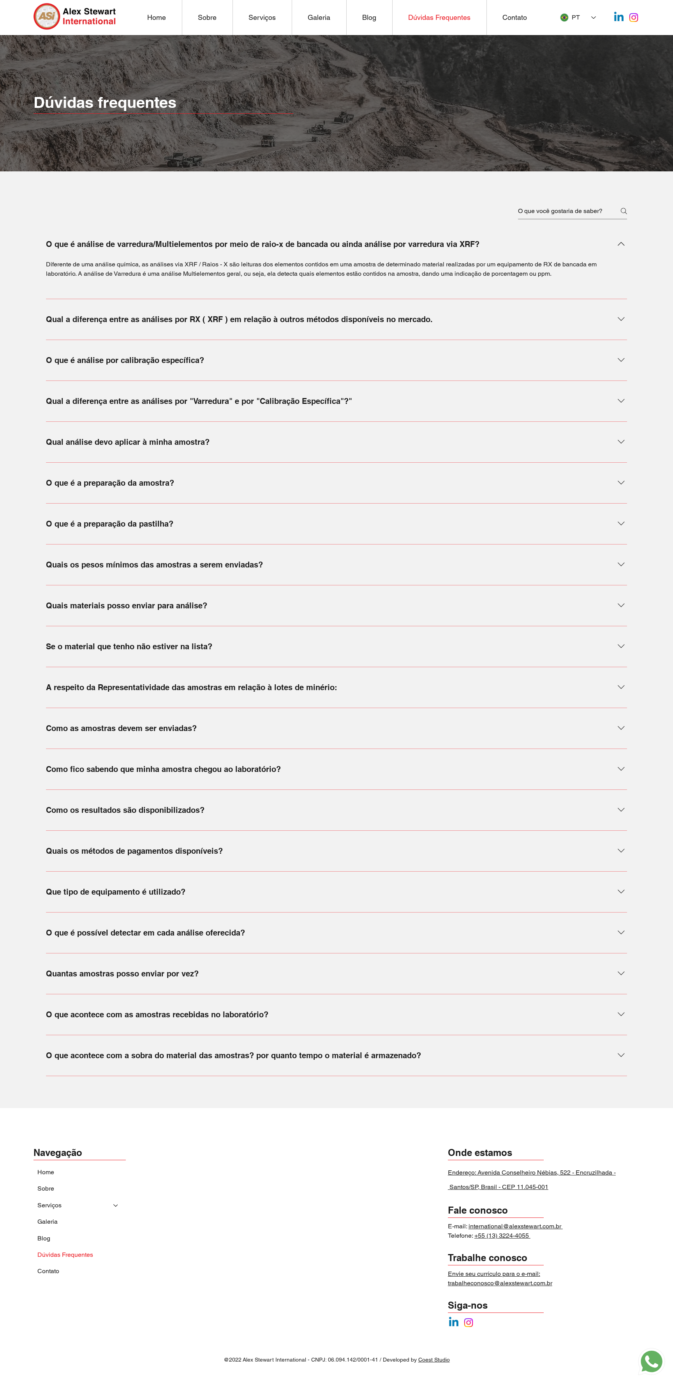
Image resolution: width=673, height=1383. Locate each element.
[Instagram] (634, 17)
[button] (262, 17)
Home (45, 1172)
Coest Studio (434, 1360)
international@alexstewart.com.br (516, 1226)
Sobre (45, 1188)
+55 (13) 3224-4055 (502, 1235)
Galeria (47, 1221)
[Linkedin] (619, 17)
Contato (48, 1271)
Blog (43, 1238)
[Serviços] (116, 1205)
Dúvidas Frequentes (65, 1254)
